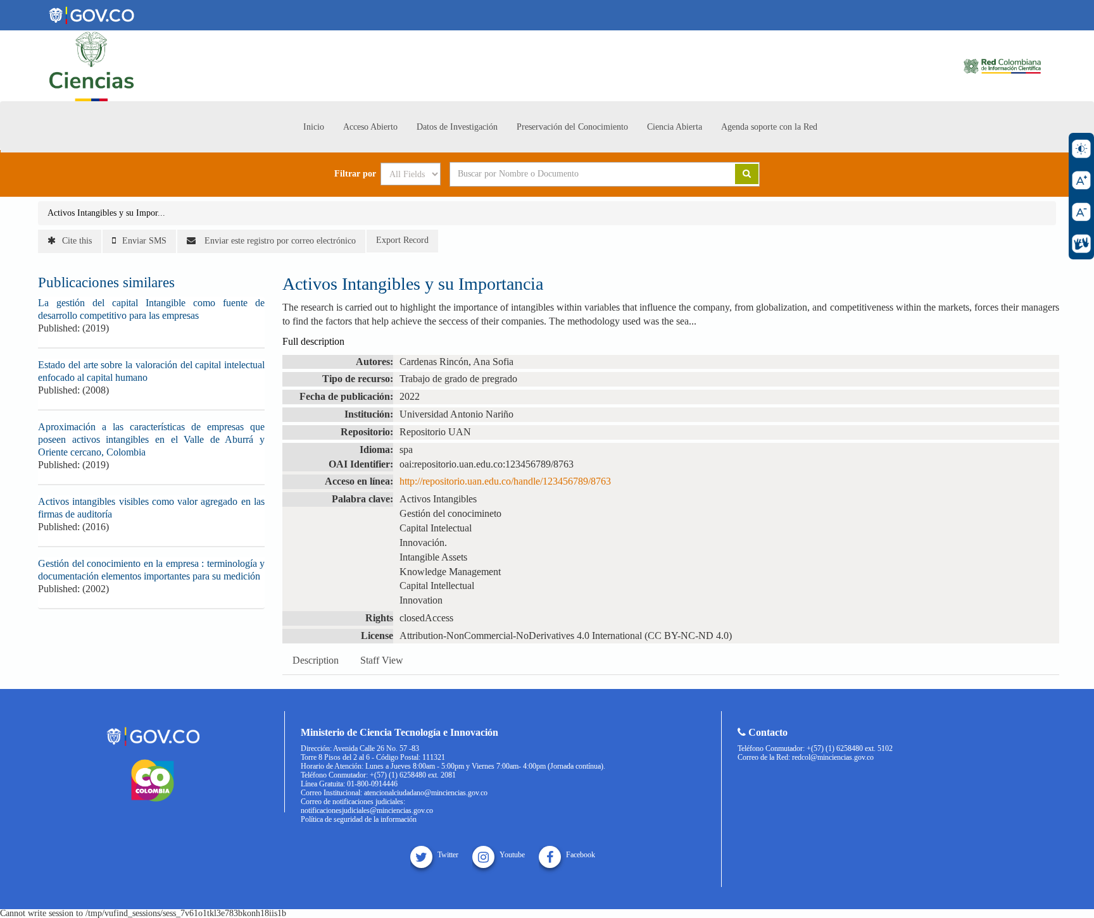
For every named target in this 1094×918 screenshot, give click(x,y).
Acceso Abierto (370, 127)
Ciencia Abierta (674, 127)
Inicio (313, 127)
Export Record (402, 240)
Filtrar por (355, 174)
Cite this (77, 240)
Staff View (381, 660)
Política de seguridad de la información (359, 819)
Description (315, 660)
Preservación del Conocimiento (572, 127)
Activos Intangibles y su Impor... (106, 213)
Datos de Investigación (457, 127)
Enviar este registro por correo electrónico (279, 240)
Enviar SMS (144, 240)
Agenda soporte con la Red (769, 127)
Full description (313, 341)
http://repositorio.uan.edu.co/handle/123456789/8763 (505, 481)
